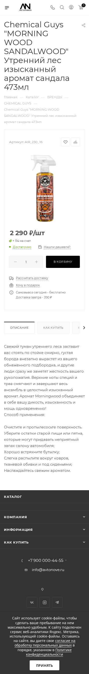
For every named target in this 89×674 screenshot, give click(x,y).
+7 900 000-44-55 (45, 561)
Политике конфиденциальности (49, 652)
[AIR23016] (44, 188)
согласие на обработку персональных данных (45, 642)
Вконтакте (32, 602)
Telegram (57, 602)
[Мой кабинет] (71, 7)
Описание (19, 327)
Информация (18, 530)
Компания (15, 517)
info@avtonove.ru (48, 569)
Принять (44, 665)
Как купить (53, 327)
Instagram (44, 602)
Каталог (13, 497)
